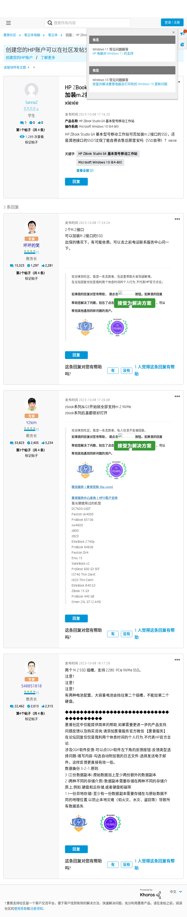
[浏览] (7, 23)
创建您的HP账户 (19, 58)
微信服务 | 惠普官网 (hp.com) (92, 487)
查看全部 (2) (85, 170)
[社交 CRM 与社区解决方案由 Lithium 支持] (150, 893)
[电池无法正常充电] (33, 67)
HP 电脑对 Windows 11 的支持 (113, 53)
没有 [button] (126, 370)
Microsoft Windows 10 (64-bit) (100, 162)
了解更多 (48, 58)
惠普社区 (9, 35)
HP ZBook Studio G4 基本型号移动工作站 (108, 154)
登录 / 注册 (172, 22)
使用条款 (20, 909)
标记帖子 (31, 142)
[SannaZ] (31, 90)
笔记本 (53, 35)
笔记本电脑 (32, 35)
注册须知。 (38, 909)
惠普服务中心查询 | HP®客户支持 (94, 498)
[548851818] (31, 667)
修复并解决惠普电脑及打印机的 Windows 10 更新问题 (130, 84)
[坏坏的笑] (31, 227)
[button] (177, 219)
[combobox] (87, 22)
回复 (76, 181)
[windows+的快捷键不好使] (29, 67)
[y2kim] (31, 404)
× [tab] (173, 32)
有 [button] (113, 370)
